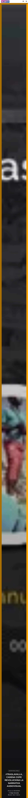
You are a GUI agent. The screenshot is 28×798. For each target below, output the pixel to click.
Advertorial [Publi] (14, 770)
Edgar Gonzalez (14, 793)
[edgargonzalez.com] (5, 1)
